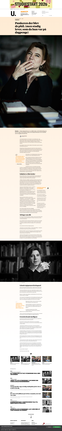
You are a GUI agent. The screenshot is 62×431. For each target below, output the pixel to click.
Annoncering (33, 424)
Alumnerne (33, 11)
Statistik (11, 429)
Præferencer (7, 429)
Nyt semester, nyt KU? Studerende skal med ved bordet (25, 14)
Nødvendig (3, 429)
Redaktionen (33, 422)
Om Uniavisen (43, 11)
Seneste (24, 11)
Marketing (14, 429)
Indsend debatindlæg (34, 423)
